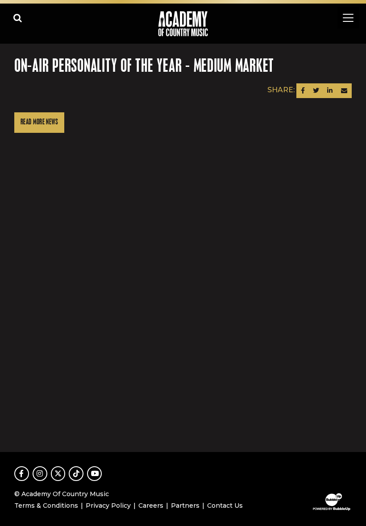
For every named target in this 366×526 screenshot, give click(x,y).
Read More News (39, 122)
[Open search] (18, 18)
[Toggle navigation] (348, 18)
